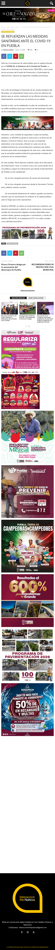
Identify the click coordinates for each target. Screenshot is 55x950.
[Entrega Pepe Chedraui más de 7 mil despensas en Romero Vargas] (27, 308)
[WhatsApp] (21, 56)
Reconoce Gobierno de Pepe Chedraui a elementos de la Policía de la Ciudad (9, 318)
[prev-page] (26, 326)
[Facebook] (3, 56)
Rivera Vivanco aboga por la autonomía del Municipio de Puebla (13, 267)
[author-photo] (27, 282)
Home (3, 27)
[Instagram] (28, 933)
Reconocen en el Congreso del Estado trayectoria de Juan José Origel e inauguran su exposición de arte (45, 319)
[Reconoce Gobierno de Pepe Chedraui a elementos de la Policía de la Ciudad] (9, 308)
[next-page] (29, 326)
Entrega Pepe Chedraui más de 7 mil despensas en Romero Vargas (27, 317)
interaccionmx (8, 50)
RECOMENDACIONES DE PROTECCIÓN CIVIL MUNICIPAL (43, 267)
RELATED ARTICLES (18, 298)
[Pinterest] (15, 56)
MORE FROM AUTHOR (36, 298)
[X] (9, 56)
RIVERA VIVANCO (12, 243)
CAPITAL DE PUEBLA (13, 27)
